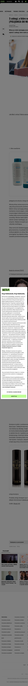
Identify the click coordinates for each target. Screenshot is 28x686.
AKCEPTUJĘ (14, 396)
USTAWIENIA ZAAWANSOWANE (14, 392)
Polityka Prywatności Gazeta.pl (9, 346)
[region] (14, 343)
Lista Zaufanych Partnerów (8, 387)
